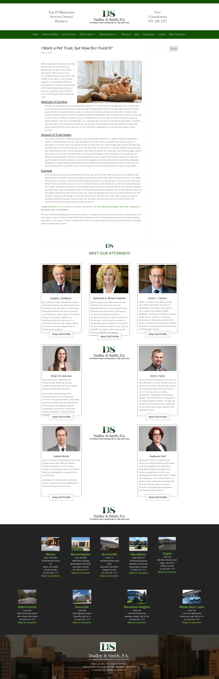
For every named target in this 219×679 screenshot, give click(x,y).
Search (174, 48)
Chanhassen (134, 206)
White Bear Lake (48, 209)
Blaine (104, 206)
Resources (126, 34)
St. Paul (97, 206)
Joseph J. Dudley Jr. (61, 298)
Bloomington (113, 206)
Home (35, 34)
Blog (137, 34)
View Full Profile (61, 334)
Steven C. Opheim (157, 298)
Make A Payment (177, 34)
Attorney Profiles (50, 34)
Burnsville (124, 206)
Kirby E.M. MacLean (61, 375)
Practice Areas (86, 34)
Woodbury (64, 209)
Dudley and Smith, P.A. (51, 206)
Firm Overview (69, 34)
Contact (161, 34)
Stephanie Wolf (158, 456)
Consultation (148, 34)
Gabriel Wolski (61, 456)
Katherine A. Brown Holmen (109, 298)
